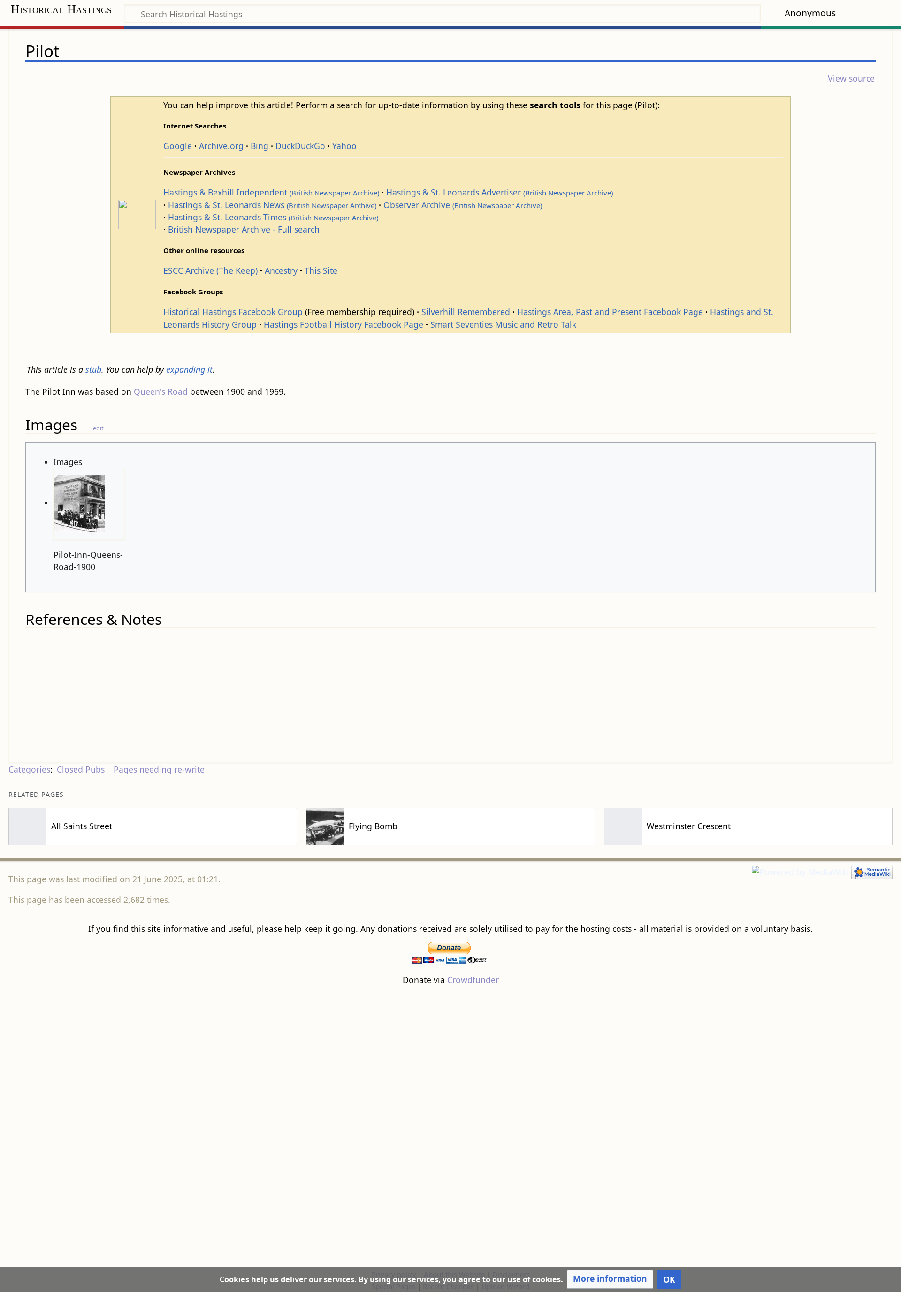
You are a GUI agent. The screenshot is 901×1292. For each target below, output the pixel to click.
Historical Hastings (61, 9)
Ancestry (281, 270)
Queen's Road (161, 391)
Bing (259, 145)
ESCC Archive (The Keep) (210, 270)
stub (93, 369)
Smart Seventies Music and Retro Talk (503, 324)
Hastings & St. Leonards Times (273, 217)
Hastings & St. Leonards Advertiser (499, 192)
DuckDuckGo (300, 145)
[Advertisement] (450, 1127)
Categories (29, 769)
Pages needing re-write (159, 769)
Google (177, 145)
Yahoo (344, 145)
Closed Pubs (81, 769)
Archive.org (221, 145)
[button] (610, 1279)
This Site (321, 270)
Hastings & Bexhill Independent (271, 192)
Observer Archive (462, 204)
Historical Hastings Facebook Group (233, 311)
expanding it (189, 369)
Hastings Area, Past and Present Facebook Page (610, 311)
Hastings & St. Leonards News (272, 204)
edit (98, 428)
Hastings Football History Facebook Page (343, 324)
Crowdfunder (473, 979)
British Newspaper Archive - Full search (244, 229)
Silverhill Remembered (465, 311)
